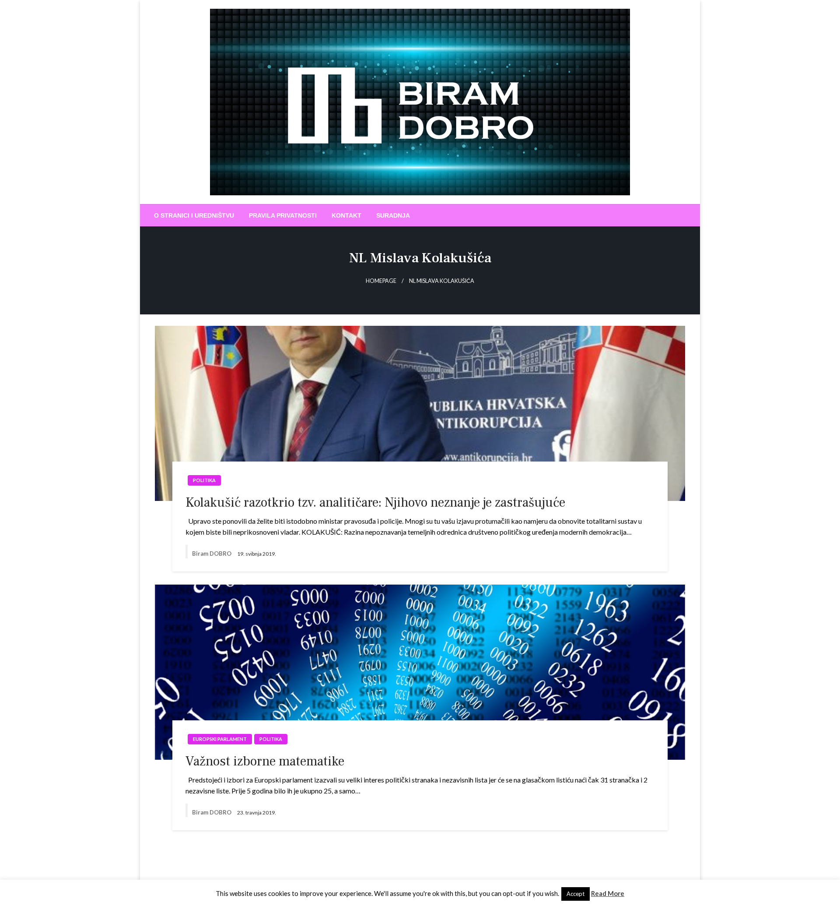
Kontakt (346, 215)
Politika (204, 480)
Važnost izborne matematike (265, 761)
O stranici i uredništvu (194, 215)
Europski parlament (220, 739)
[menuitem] (194, 215)
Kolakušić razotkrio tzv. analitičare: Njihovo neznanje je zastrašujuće (375, 502)
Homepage (381, 281)
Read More (607, 893)
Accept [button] (575, 893)
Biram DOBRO (212, 553)
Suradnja (393, 215)
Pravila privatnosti (283, 215)
